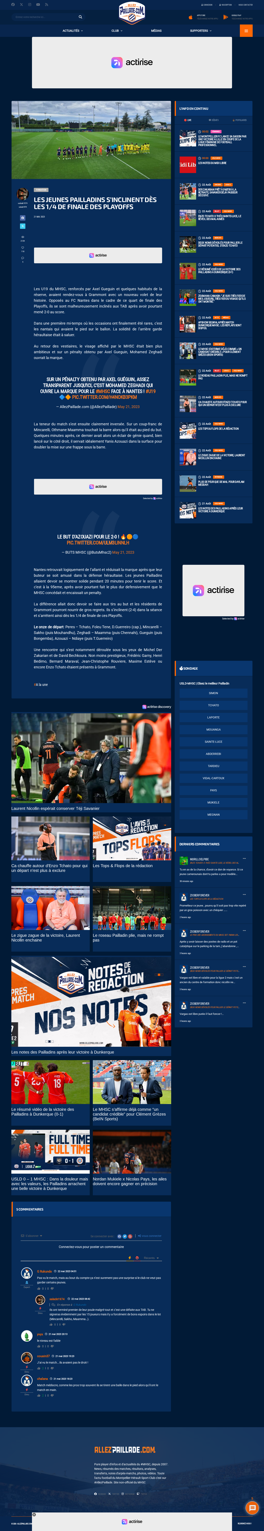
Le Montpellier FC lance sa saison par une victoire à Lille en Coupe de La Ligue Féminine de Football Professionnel (222, 141)
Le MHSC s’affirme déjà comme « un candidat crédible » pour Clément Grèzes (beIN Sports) (220, 351)
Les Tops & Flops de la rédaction (218, 428)
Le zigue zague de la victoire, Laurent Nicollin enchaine (221, 457)
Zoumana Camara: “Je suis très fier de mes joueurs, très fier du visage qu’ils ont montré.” (222, 298)
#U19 (151, 391)
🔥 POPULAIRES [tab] (239, 120)
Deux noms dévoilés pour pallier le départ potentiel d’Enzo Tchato (220, 244)
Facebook (102, 1494)
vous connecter (151, 1235)
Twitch (143, 1494)
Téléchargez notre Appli (207, 19)
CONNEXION (207, 5)
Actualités (71, 30)
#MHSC (103, 391)
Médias (156, 30)
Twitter (115, 1494)
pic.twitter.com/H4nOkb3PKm (104, 397)
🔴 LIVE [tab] (187, 120)
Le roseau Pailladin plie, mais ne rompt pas (223, 377)
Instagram (129, 1494)
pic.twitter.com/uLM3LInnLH (98, 543)
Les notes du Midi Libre (212, 163)
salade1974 (57, 1299)
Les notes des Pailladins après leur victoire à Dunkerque (220, 510)
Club (115, 30)
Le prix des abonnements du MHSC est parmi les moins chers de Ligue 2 (225, 935)
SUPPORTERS (199, 30)
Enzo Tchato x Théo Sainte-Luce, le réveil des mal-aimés (219, 217)
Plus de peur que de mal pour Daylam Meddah (221, 483)
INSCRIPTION (227, 5)
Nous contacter (246, 5)
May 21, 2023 (129, 407)
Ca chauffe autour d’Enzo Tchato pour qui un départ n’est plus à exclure (222, 403)
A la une (42, 684)
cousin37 (43, 1356)
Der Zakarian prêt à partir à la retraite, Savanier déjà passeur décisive (217, 192)
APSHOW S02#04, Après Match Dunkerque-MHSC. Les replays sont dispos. (220, 325)
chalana (42, 1379)
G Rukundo (44, 1271)
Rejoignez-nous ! (245, 1524)
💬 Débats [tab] (214, 120)
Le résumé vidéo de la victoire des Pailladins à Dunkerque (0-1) (219, 271)
